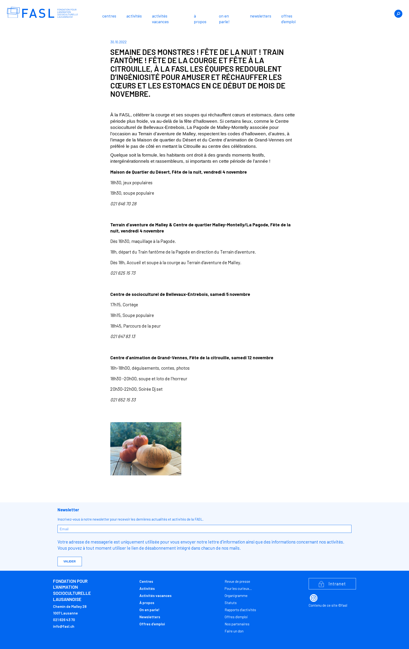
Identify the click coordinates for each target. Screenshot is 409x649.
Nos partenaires (237, 624)
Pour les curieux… (238, 588)
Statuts (231, 603)
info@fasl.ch (63, 626)
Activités (134, 15)
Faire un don (234, 631)
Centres (109, 15)
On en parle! (224, 18)
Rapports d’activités (240, 610)
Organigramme (236, 595)
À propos (200, 18)
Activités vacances (160, 18)
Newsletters (260, 15)
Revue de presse (237, 581)
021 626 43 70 (64, 620)
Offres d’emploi (288, 18)
